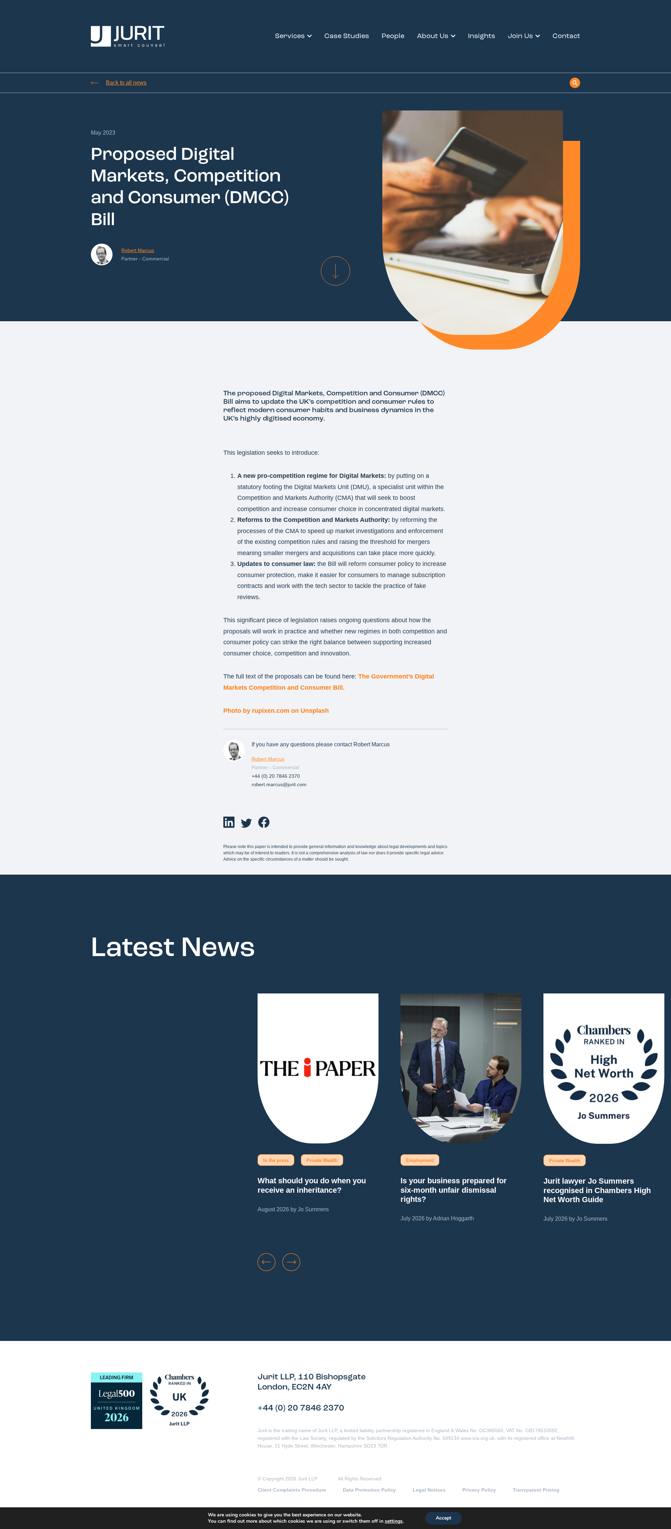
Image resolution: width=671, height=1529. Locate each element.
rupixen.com (270, 710)
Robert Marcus (137, 250)
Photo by (237, 710)
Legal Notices (429, 1490)
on (295, 710)
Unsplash (315, 710)
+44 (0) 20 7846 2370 (276, 776)
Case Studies (346, 36)
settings (394, 1521)
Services (290, 36)
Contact (566, 36)
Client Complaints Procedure (292, 1490)
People (393, 36)
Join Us (520, 36)
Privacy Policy (479, 1490)
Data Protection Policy (369, 1490)
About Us (432, 36)
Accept (443, 1518)
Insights (481, 36)
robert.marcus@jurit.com (279, 784)
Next (291, 1262)
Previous (266, 1262)
